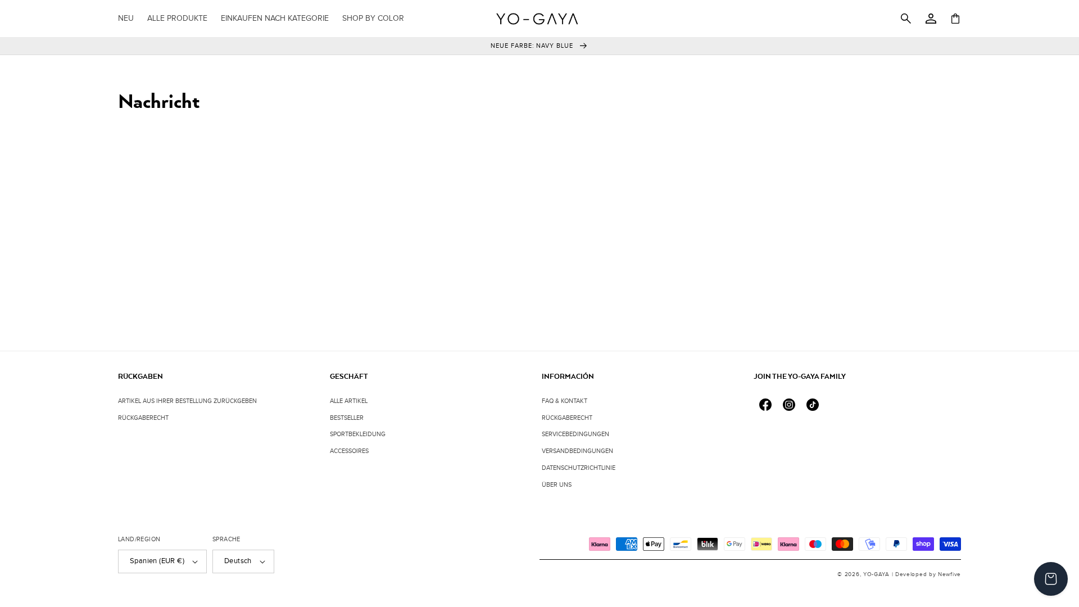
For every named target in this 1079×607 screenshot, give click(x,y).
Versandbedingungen (577, 451)
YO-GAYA (876, 574)
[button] (275, 18)
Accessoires (349, 451)
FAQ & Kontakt (564, 401)
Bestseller (347, 418)
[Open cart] (1051, 579)
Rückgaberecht (143, 418)
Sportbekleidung (358, 434)
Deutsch (238, 560)
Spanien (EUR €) (157, 560)
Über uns (557, 484)
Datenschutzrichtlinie (578, 468)
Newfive (948, 574)
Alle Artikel (349, 401)
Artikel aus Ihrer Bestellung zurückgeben (187, 401)
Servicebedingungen (575, 434)
